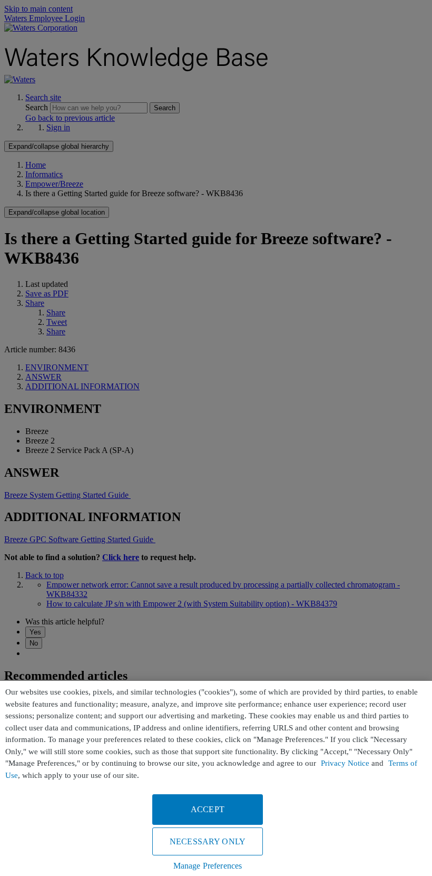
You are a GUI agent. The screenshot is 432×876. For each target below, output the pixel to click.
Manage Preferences (207, 865)
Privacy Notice (345, 763)
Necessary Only (208, 841)
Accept (207, 809)
